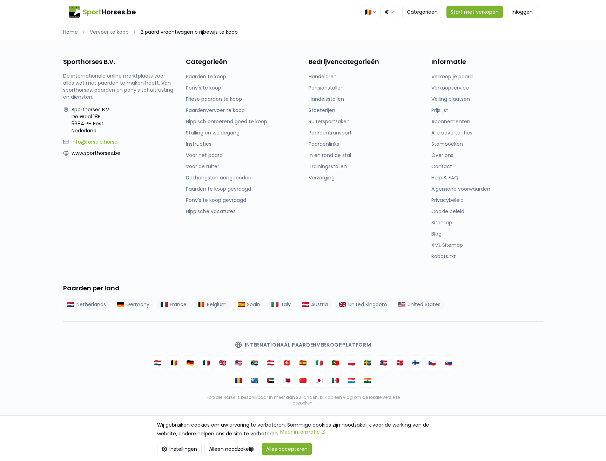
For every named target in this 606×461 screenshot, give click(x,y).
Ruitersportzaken (329, 121)
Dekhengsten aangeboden (218, 177)
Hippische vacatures (211, 211)
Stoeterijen (322, 110)
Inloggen (522, 11)
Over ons (442, 155)
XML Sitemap (447, 245)
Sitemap (441, 222)
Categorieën (422, 11)
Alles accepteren (287, 449)
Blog (436, 233)
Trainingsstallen (328, 166)
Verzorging (322, 177)
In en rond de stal (330, 155)
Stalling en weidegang (213, 132)
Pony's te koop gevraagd (216, 200)
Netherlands (91, 304)
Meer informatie (300, 431)
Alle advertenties (451, 132)
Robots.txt (443, 256)
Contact (441, 166)
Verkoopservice (450, 87)
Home (70, 31)
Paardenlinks (324, 143)
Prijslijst (439, 110)
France (178, 304)
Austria (319, 304)
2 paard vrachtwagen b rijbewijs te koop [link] (189, 31)
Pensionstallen (326, 87)
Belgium (217, 304)
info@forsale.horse (94, 141)
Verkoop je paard (452, 76)
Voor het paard (204, 155)
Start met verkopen (475, 11)
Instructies (198, 143)
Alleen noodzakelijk (232, 449)
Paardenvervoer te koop (215, 110)
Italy (286, 304)
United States (424, 304)
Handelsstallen (326, 99)
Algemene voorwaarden (460, 188)
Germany (137, 304)
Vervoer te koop (109, 31)
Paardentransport (330, 132)
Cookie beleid (447, 211)
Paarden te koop (206, 76)
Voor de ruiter (202, 166)
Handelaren (323, 76)
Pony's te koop (203, 87)
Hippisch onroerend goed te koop (226, 121)
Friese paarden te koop (214, 99)
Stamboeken (447, 143)
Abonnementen (450, 121)
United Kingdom (367, 304)
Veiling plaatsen (450, 99)
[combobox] (371, 12)
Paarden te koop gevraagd (218, 188)
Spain (253, 304)
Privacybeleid (447, 200)
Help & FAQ (444, 177)
